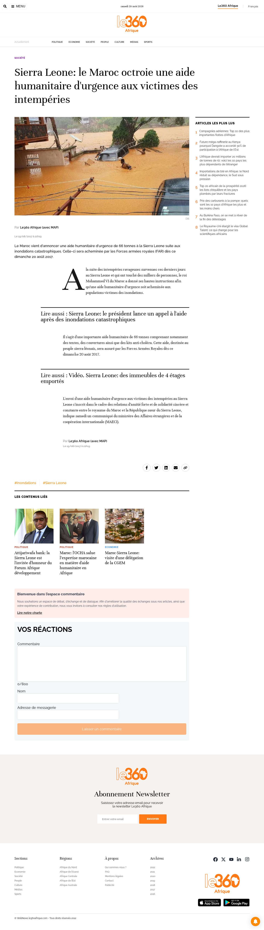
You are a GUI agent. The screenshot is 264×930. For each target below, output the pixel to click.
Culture (119, 42)
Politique (57, 42)
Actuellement (21, 42)
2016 (152, 894)
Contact (109, 880)
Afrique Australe (68, 885)
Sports (148, 42)
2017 (152, 889)
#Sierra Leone (54, 483)
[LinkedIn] (239, 859)
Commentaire (28, 644)
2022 (152, 867)
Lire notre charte (29, 613)
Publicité (109, 885)
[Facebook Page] (215, 859)
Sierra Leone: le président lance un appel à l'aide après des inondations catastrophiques (114, 316)
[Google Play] (236, 902)
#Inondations (25, 483)
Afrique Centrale (68, 876)
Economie (74, 42)
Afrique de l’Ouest (69, 871)
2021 (152, 871)
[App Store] (209, 902)
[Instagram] (247, 859)
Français (253, 6)
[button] (255, 921)
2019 (152, 880)
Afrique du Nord (68, 867)
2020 (152, 876)
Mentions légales (114, 876)
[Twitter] (223, 859)
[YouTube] (231, 859)
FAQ (107, 871)
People (105, 42)
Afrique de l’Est (68, 880)
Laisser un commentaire (102, 729)
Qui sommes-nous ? (115, 867)
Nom (21, 691)
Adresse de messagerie (36, 708)
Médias (134, 42)
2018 (152, 885)
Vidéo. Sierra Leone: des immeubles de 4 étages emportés (113, 378)
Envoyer (153, 818)
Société (90, 42)
